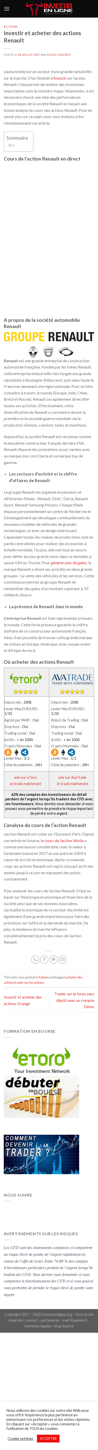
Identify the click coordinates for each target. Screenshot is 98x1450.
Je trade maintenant (25, 784)
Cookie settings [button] (20, 1438)
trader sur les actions (29, 982)
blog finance (64, 1326)
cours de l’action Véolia (64, 840)
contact (31, 1320)
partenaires (50, 1320)
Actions (11, 26)
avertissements (75, 1320)
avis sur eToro (25, 777)
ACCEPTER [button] (48, 1438)
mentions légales (37, 1326)
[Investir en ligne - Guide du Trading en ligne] (49, 9)
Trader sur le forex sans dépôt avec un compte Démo (74, 1000)
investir (60, 78)
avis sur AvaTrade (72, 777)
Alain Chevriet (59, 54)
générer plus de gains (69, 562)
